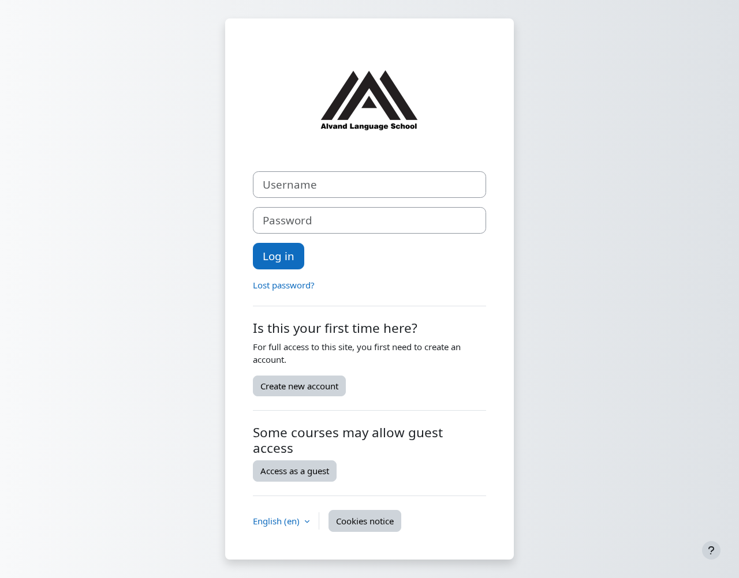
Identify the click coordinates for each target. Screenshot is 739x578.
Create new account (299, 386)
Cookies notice (365, 521)
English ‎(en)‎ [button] (277, 521)
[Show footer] (711, 550)
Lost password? (284, 285)
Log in (278, 256)
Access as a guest (294, 470)
